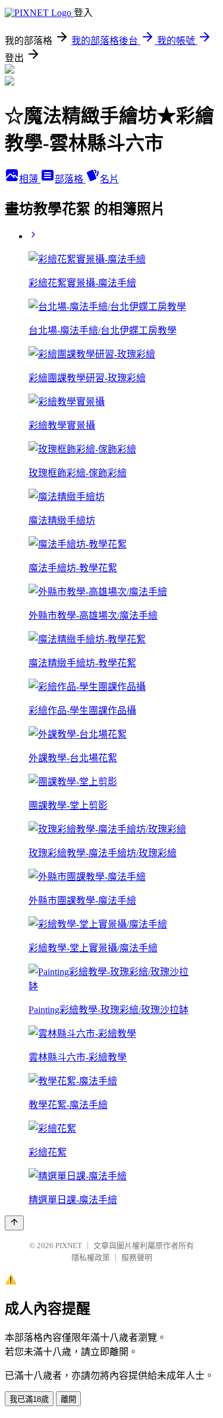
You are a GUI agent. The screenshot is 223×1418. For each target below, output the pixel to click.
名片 (109, 179)
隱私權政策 (90, 1257)
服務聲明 (136, 1257)
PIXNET (68, 1245)
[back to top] (14, 1223)
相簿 (29, 179)
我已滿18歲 (29, 1399)
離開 (68, 1399)
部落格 (70, 179)
